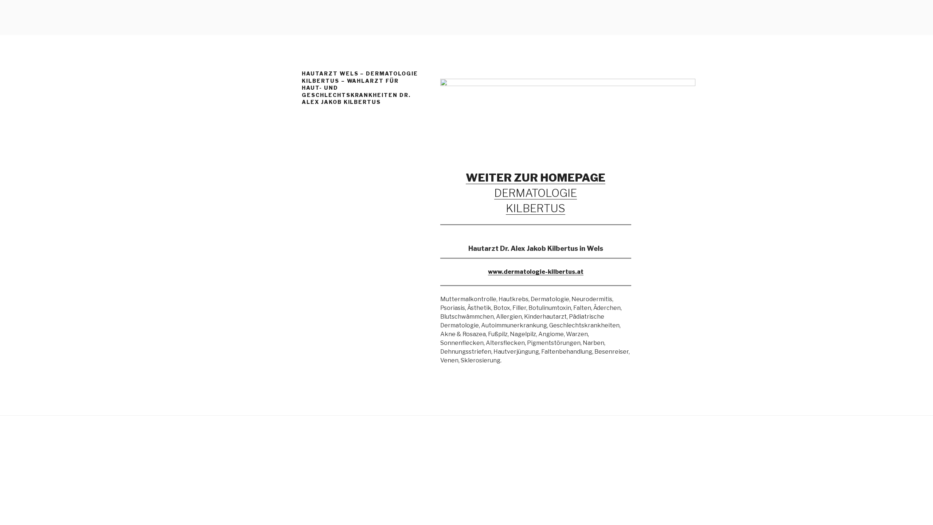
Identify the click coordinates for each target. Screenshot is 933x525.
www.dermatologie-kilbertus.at (535, 271)
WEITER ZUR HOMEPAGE (535, 177)
